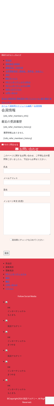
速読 (8, 74)
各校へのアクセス (14, 89)
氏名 (6, 166)
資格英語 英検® (13, 64)
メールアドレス (11, 178)
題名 (6, 189)
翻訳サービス (12, 78)
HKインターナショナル (16, 274)
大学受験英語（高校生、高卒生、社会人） (25, 71)
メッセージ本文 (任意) (13, 201)
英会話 (9, 60)
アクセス (10, 288)
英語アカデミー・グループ (11, 55)
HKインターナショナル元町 (18, 85)
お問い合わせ (12, 93)
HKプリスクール (32, 98)
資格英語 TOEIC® (14, 67)
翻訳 (47, 98)
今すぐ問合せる (11, 144)
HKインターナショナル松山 (18, 82)
